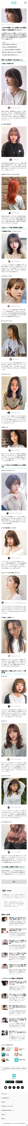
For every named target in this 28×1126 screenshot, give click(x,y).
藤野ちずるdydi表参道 (15, 261)
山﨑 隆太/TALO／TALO (15, 655)
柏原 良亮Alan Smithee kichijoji (16, 513)
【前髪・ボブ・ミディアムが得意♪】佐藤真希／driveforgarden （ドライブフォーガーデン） (16, 602)
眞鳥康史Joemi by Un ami (16, 412)
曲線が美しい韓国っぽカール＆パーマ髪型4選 (11, 52)
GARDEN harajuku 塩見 (15, 107)
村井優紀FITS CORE (16, 212)
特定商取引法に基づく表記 (7, 1106)
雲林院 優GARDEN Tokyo (16, 306)
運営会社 (3, 1118)
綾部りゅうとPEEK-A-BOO (15, 807)
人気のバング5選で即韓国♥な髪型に (9, 46)
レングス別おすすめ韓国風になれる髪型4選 (11, 49)
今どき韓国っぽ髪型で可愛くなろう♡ (10, 54)
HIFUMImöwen (16, 359)
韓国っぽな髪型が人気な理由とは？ (9, 44)
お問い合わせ (4, 1093)
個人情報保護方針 (5, 1097)
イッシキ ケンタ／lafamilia (15, 851)
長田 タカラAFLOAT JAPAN (15, 759)
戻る (14, 881)
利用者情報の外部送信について (8, 1110)
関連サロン (3, 1114)
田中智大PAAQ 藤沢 (15, 450)
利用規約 (3, 1102)
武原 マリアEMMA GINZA (16, 557)
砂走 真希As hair (15, 159)
